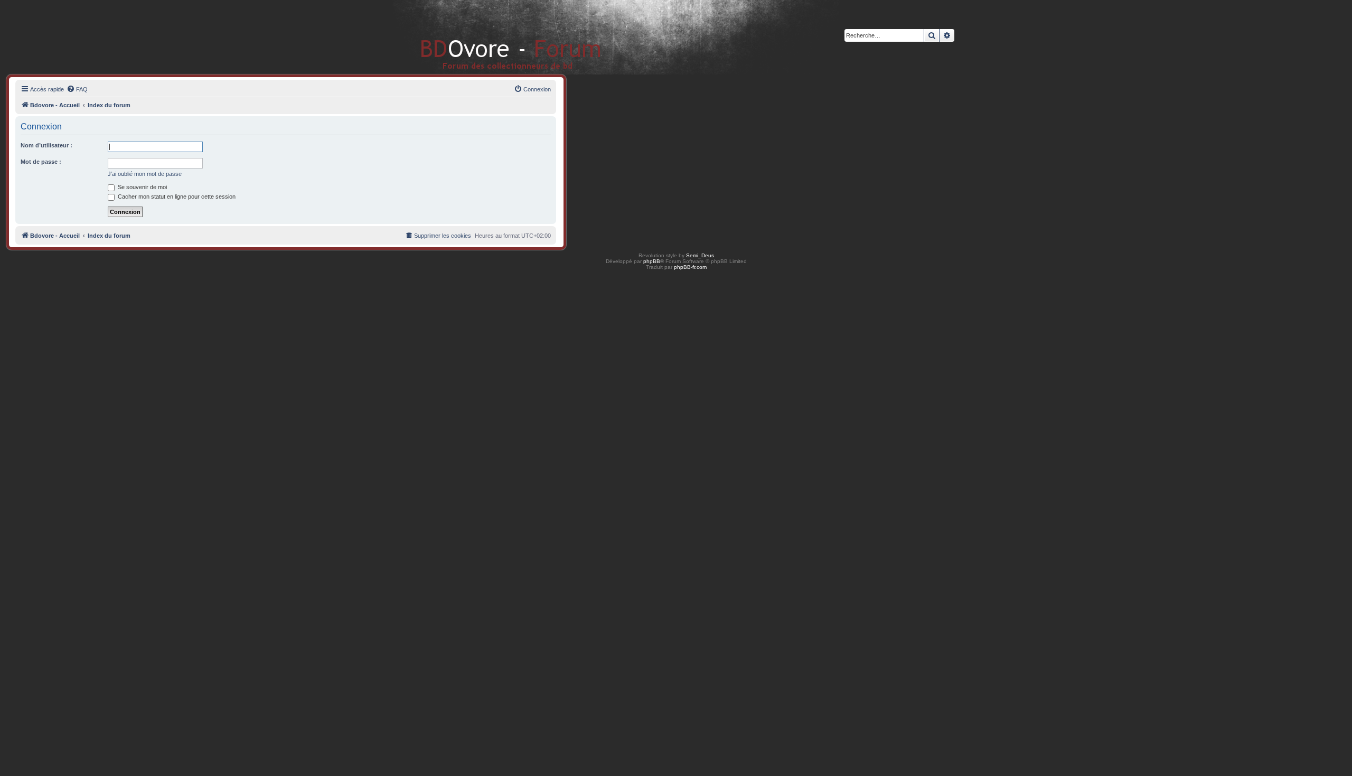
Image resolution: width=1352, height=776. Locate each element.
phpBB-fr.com (690, 267)
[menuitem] (77, 89)
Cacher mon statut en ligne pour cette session (176, 196)
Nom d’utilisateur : (46, 145)
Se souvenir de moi (141, 187)
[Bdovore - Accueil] (495, 36)
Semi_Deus (700, 255)
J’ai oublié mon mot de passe (145, 174)
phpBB (651, 261)
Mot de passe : (41, 161)
